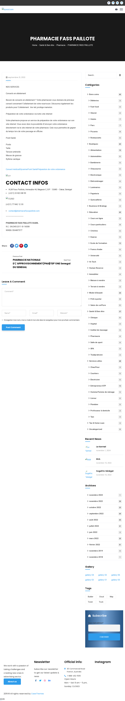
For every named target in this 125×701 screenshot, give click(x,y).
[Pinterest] (21, 246)
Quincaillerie (105, 200)
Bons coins (105, 94)
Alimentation (105, 150)
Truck (101, 602)
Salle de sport (105, 342)
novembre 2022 (105, 501)
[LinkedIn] (26, 246)
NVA (98, 459)
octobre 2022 (105, 507)
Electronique (105, 175)
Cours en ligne (105, 218)
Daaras (105, 237)
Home (34, 45)
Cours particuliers (105, 224)
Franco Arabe (105, 249)
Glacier (105, 113)
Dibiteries (105, 100)
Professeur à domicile (105, 411)
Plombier (105, 404)
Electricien (105, 380)
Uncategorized (104, 429)
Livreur (105, 398)
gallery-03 (89, 580)
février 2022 (105, 545)
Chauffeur (105, 367)
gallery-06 (115, 575)
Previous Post (17, 256)
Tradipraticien (105, 355)
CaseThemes (37, 693)
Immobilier (104, 274)
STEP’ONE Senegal (60, 263)
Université (105, 256)
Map (111, 597)
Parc (105, 125)
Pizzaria (105, 131)
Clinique (105, 318)
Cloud (101, 597)
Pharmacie (60, 45)
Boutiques (105, 144)
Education (105, 212)
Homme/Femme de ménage (105, 392)
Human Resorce (104, 268)
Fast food (105, 107)
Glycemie (23, 169)
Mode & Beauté (105, 293)
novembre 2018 (104, 557)
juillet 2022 (105, 526)
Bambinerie (105, 162)
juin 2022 (104, 532)
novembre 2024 (104, 495)
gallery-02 (102, 575)
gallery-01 (102, 580)
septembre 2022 (105, 514)
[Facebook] (12, 246)
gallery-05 (115, 580)
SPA (105, 349)
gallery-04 (89, 575)
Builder (90, 597)
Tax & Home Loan (104, 423)
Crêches (105, 231)
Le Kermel (101, 446)
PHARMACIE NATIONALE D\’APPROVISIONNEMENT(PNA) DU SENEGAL (31, 263)
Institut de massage (105, 330)
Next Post (67, 260)
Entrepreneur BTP (105, 386)
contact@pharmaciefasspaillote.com (24, 211)
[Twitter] (17, 246)
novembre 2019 (104, 551)
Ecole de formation (105, 243)
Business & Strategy (104, 206)
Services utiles (105, 361)
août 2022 (105, 520)
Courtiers (105, 373)
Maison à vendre (105, 280)
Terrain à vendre (105, 287)
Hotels (105, 119)
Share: (4, 246)
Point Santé (32, 169)
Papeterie (105, 193)
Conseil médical (13, 169)
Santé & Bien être (46, 45)
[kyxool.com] (7, 9)
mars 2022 (105, 538)
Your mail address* (95, 623)
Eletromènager (105, 181)
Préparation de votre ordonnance (51, 169)
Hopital (105, 324)
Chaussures (105, 169)
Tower (90, 602)
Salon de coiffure (105, 305)
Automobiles (105, 156)
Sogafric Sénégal (104, 471)
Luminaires (105, 187)
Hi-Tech (104, 262)
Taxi (105, 417)
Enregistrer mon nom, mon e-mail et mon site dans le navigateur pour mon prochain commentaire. (42, 320)
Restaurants (105, 138)
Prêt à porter (105, 299)
